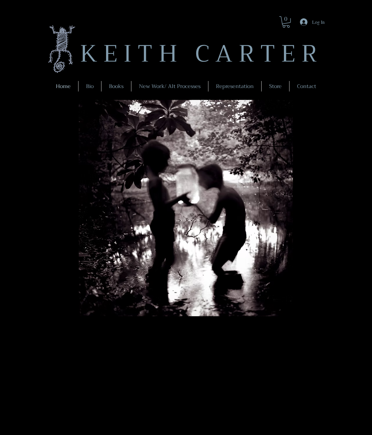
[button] (286, 22)
